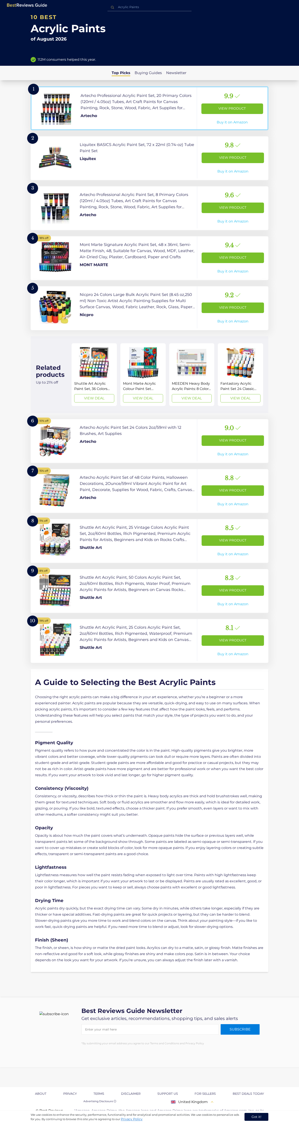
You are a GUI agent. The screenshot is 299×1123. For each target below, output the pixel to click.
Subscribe (240, 1029)
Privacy (70, 1094)
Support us (167, 1094)
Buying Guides (148, 73)
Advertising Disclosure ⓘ (99, 1101)
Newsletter (176, 73)
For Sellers (205, 1094)
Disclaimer (131, 1094)
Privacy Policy (131, 1119)
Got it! (256, 1117)
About (40, 1094)
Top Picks (121, 73)
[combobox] (149, 7)
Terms (98, 1094)
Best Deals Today (248, 1094)
